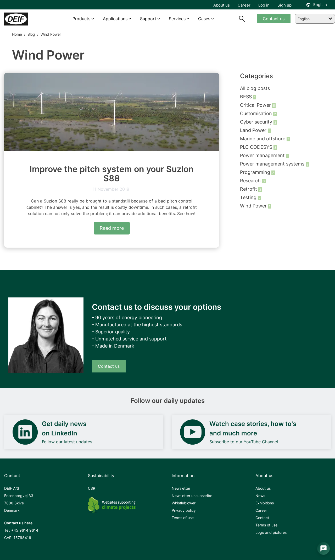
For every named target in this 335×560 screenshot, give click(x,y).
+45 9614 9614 (24, 530)
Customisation (256, 113)
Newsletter (181, 488)
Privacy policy (184, 510)
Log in (264, 5)
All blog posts (255, 88)
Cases (204, 18)
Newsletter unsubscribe (192, 495)
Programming (255, 172)
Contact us (109, 366)
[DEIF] (24, 19)
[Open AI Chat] (323, 548)
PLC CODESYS (256, 147)
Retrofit (249, 189)
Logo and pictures (271, 532)
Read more (112, 228)
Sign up (284, 5)
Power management (263, 155)
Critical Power (256, 105)
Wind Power (254, 206)
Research (251, 180)
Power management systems (273, 164)
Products (81, 18)
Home (17, 34)
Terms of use (183, 517)
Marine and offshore (263, 138)
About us (263, 488)
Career (261, 510)
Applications (115, 18)
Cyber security (256, 122)
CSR (91, 488)
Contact (262, 517)
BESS (246, 96)
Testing (249, 197)
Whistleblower (184, 503)
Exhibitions (264, 503)
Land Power (254, 130)
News (260, 495)
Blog (30, 34)
